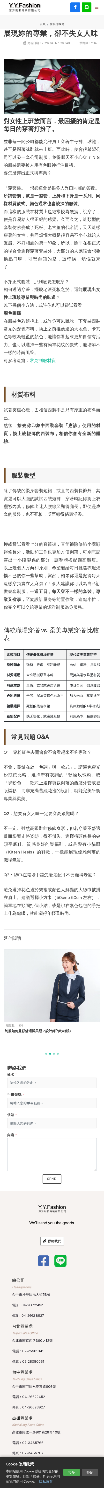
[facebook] (75, 7)
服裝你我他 (57, 24)
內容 (12, 1135)
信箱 (12, 1115)
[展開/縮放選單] (96, 7)
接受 (71, 1472)
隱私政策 (46, 1481)
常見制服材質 (43, 360)
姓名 (12, 1074)
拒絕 (90, 1472)
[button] (46, 1054)
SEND (52, 1179)
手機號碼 (15, 1095)
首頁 (42, 24)
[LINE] (86, 7)
